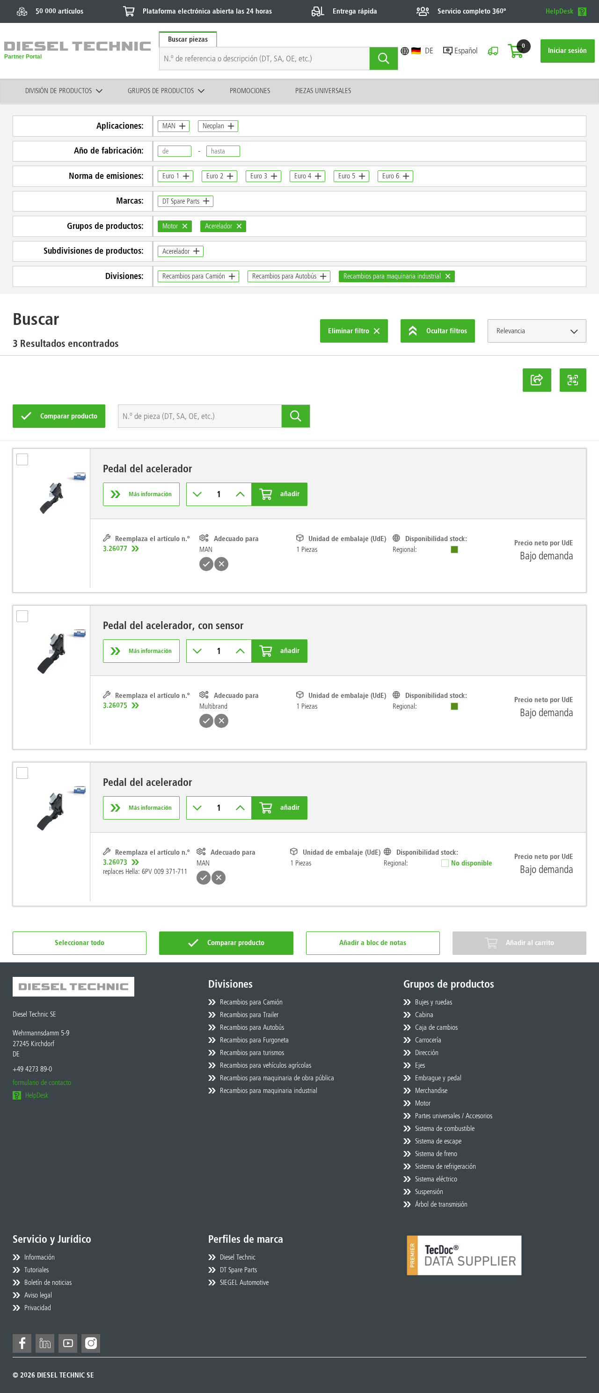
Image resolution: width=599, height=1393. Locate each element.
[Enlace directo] (537, 380)
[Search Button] (384, 58)
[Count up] (240, 494)
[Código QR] (573, 380)
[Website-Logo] (77, 51)
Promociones (250, 91)
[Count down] (198, 494)
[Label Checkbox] (26, 462)
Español (466, 50)
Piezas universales (323, 91)
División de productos (58, 91)
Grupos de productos (161, 91)
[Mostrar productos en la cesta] (516, 51)
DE (429, 50)
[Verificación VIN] (493, 51)
